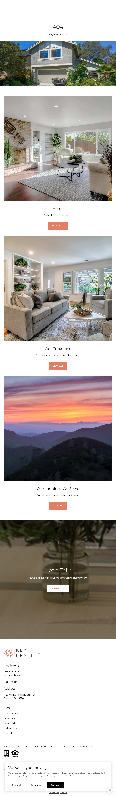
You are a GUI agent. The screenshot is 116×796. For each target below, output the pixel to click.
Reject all (16, 785)
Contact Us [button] (58, 588)
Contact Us (9, 733)
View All (58, 365)
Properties (9, 718)
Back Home (58, 225)
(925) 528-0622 (11, 671)
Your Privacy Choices (58, 792)
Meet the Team (12, 713)
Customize (36, 785)
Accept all (56, 785)
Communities (11, 723)
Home (7, 708)
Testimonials (10, 728)
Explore (58, 505)
